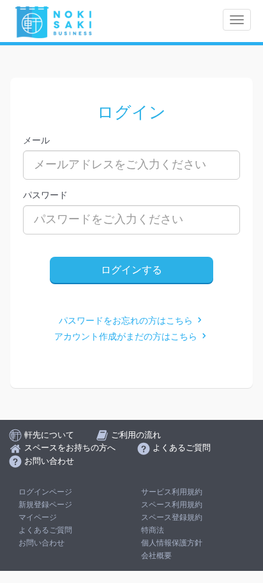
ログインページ (45, 491)
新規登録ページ (45, 504)
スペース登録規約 (171, 517)
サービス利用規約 (171, 491)
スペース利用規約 (171, 504)
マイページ (38, 517)
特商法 (152, 530)
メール (36, 140)
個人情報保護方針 (171, 542)
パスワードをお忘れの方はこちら (127, 321)
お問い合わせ (41, 542)
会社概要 (156, 555)
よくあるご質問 (45, 530)
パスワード (45, 195)
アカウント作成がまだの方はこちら (127, 337)
